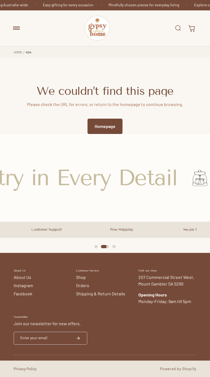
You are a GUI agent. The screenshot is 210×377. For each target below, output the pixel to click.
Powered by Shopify (178, 368)
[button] (16, 28)
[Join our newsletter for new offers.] (78, 338)
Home (18, 52)
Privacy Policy (25, 368)
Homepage (105, 126)
